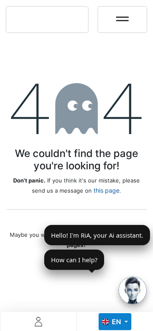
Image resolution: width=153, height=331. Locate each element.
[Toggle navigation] (122, 16)
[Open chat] (132, 290)
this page (106, 190)
